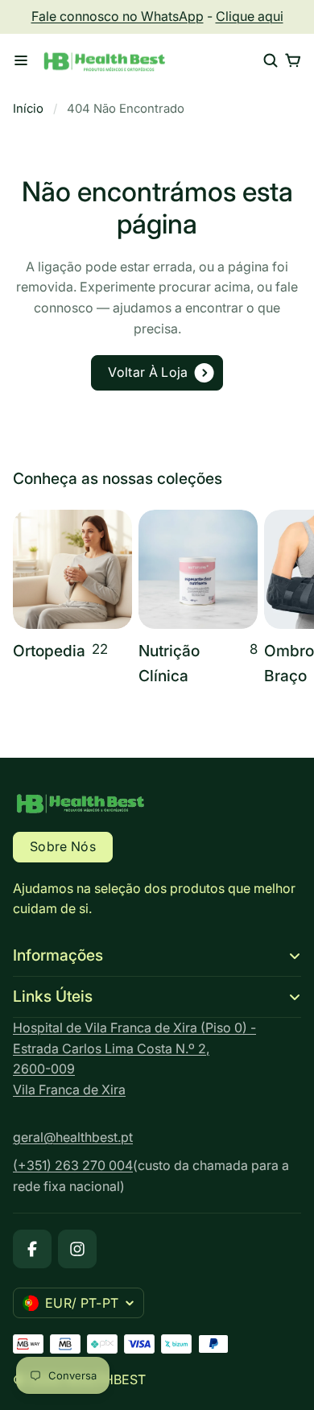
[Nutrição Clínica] (198, 599)
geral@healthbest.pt (73, 1137)
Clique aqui (249, 16)
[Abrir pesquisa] (270, 60)
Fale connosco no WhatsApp (117, 16)
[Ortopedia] (72, 587)
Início (28, 108)
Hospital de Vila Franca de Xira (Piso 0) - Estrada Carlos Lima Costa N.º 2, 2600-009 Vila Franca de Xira (134, 1058)
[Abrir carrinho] (293, 60)
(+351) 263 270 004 (73, 1165)
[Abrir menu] (21, 60)
